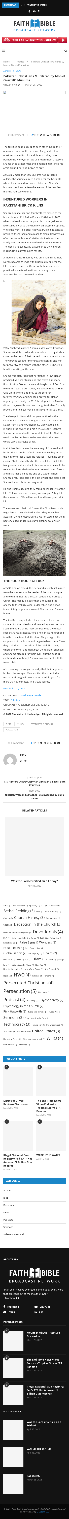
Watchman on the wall (34, 1039)
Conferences (53, 918)
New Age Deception (13, 969)
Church (8, 918)
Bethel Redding (18, 910)
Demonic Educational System (17, 932)
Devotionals (48, 932)
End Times (33, 938)
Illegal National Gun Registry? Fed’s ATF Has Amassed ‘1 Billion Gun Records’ (17, 1160)
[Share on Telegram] (54, 135)
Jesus (60, 960)
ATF (44, 905)
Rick (17, 84)
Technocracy (16, 1024)
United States (46, 1030)
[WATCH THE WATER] (51, 1136)
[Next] (24, 5)
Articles (20, 61)
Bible (39, 911)
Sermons (13, 1017)
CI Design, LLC (43, 1511)
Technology (38, 1025)
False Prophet (10, 943)
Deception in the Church (37, 924)
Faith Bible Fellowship (51, 938)
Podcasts (8, 1219)
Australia (54, 905)
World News (10, 1044)
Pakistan (15, 700)
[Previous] (21, 5)
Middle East (18, 965)
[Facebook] (29, 11)
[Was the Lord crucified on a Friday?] (34, 846)
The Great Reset (54, 1025)
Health (50, 953)
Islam (8, 724)
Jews (6, 965)
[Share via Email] (58, 135)
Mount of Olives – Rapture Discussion (15, 1102)
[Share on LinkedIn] (48, 135)
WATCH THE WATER (37, 5)
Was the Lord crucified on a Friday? (34, 881)
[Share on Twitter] (41, 135)
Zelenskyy (24, 1044)
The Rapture (23, 1031)
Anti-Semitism (20, 905)
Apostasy (34, 905)
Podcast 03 (33, 1475)
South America (33, 1018)
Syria (45, 1018)
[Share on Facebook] (38, 135)
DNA (6, 938)
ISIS (28, 960)
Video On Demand (13, 1234)
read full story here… (15, 688)
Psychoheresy (51, 1000)
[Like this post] (34, 135)
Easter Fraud (18, 938)
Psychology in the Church (23, 1006)
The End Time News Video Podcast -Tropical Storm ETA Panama (48, 1106)
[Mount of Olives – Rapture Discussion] (18, 1081)
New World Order (34, 969)
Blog (5, 1197)
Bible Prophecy (53, 911)
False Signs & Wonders (38, 942)
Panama (49, 976)
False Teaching (15, 948)
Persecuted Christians (42, 724)
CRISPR (7, 925)
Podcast (14, 999)
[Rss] (39, 11)
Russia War (55, 1012)
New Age (40, 965)
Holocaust (9, 960)
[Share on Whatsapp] (51, 135)
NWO (22, 975)
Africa (7, 905)
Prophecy (32, 1000)
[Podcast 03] (13, 1484)
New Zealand (52, 969)
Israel (52, 960)
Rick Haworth (14, 1011)
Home (6, 61)
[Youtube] (34, 11)
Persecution (12, 729)
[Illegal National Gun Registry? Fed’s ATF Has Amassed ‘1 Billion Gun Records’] (18, 1136)
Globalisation (14, 953)
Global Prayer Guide (30, 695)
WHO (55, 1038)
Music (30, 965)
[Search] (65, 51)
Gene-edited (36, 948)
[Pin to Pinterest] (44, 135)
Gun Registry (35, 953)
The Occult (9, 1031)
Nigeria (7, 976)
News (6, 1212)
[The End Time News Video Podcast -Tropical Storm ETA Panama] (51, 1081)
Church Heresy (29, 917)
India (20, 960)
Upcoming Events (12, 1039)
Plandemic (44, 992)
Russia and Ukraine (37, 1012)
